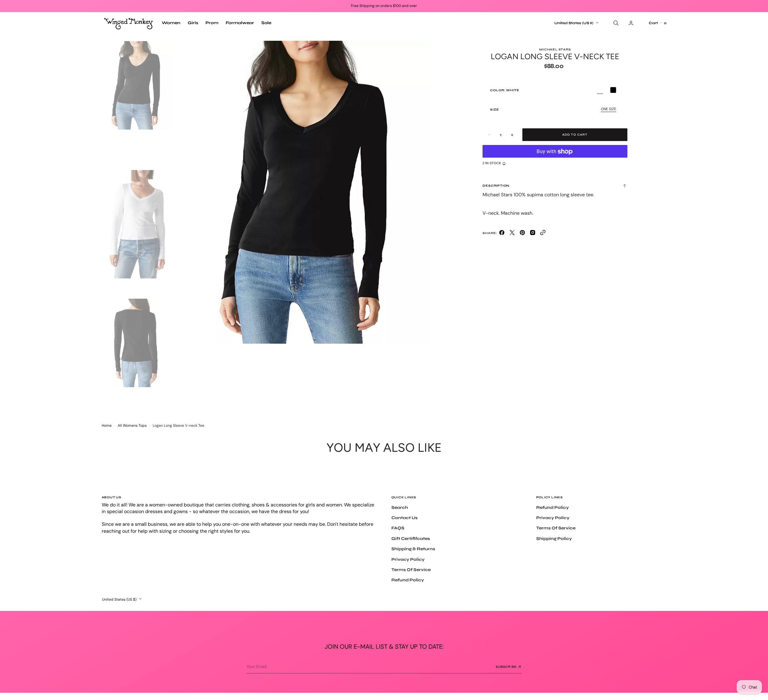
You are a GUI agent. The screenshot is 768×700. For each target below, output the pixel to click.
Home (107, 425)
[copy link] (543, 234)
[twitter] (512, 234)
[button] (657, 23)
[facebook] (502, 234)
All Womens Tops (132, 425)
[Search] (615, 23)
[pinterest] (522, 234)
